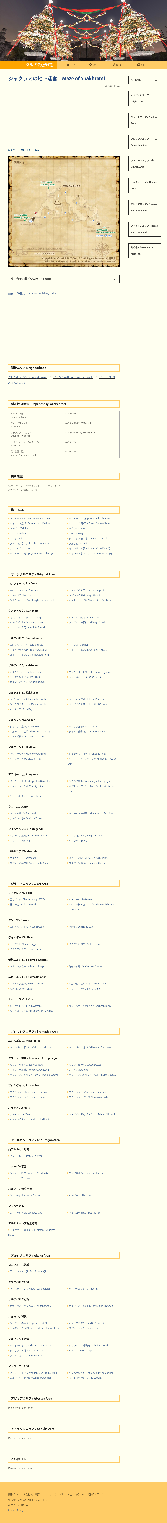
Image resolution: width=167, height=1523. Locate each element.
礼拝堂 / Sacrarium (78, 1070)
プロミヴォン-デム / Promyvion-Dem (88, 1092)
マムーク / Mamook (20, 1178)
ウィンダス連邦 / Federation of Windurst (30, 523)
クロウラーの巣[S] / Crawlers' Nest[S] (28, 1350)
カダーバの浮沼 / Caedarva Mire (26, 1213)
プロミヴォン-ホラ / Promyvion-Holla (29, 1092)
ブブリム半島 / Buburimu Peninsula (28, 699)
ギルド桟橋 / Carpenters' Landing (27, 736)
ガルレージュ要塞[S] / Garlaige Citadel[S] (30, 1378)
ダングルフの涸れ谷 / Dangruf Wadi (87, 622)
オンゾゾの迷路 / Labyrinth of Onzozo (88, 704)
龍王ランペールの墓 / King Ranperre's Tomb (32, 600)
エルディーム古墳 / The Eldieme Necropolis (32, 731)
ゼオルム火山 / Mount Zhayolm (25, 1195)
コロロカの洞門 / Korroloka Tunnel (27, 627)
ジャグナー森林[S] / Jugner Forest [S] (28, 1323)
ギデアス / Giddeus (78, 645)
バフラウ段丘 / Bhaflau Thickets (26, 1156)
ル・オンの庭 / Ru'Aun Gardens (26, 1006)
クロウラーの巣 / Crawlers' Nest (26, 759)
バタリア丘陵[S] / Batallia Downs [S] (86, 1323)
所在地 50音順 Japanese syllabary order (32, 293)
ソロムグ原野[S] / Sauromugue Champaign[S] (92, 1373)
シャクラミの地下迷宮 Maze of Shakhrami (56, 78)
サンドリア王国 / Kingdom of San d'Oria (30, 518)
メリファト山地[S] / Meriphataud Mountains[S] (33, 1373)
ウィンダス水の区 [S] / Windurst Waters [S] (90, 553)
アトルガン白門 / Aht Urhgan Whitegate (30, 543)
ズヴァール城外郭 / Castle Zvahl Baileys (88, 858)
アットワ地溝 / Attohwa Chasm (26, 796)
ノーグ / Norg (76, 533)
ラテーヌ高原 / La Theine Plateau (85, 677)
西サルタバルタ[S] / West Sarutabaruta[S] (30, 1306)
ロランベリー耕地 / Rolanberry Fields (87, 754)
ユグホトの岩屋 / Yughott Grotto (85, 595)
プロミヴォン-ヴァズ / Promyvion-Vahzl (89, 1097)
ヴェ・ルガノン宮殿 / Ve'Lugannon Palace (90, 1006)
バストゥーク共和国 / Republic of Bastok (89, 518)
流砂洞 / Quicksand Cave (81, 927)
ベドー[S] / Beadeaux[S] (80, 1350)
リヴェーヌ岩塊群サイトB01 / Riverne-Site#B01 (34, 1075)
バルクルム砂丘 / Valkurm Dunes (26, 672)
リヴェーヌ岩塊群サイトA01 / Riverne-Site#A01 (93, 1075)
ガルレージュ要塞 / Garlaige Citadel (28, 786)
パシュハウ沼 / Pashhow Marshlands (28, 754)
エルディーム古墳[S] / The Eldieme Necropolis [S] (34, 1328)
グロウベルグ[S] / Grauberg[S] (84, 1289)
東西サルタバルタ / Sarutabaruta (26, 645)
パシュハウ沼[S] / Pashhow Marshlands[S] (30, 1345)
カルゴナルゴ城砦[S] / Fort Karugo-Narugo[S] (91, 1306)
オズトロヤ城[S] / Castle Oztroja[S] (86, 1378)
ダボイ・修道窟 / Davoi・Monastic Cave (89, 731)
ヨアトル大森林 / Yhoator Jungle (26, 984)
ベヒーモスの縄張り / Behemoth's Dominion (91, 813)
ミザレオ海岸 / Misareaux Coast (85, 1065)
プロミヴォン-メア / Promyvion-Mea (28, 1097)
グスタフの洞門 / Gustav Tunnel (26, 949)
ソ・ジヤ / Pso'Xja (78, 841)
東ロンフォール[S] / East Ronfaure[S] (28, 1271)
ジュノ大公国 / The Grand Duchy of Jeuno (90, 523)
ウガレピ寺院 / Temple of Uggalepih (87, 984)
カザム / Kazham (18, 533)
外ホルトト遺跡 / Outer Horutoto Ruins (29, 655)
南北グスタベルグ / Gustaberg (25, 617)
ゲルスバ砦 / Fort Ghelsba (23, 595)
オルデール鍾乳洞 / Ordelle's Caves (27, 682)
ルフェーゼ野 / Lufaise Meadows (26, 1065)
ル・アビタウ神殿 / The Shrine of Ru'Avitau (31, 1011)
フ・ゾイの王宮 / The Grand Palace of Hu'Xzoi (92, 1114)
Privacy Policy (15, 1510)
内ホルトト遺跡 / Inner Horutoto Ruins (88, 650)
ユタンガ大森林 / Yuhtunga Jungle (27, 966)
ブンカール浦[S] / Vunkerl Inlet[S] (26, 1356)
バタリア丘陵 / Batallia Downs (84, 726)
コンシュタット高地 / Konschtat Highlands (90, 672)
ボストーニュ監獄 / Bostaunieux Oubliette (90, 600)
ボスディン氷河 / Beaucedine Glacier (28, 836)
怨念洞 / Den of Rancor (21, 989)
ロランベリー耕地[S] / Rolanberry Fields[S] (90, 1345)
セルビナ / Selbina (19, 528)
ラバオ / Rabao (17, 538)
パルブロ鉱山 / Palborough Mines (27, 622)
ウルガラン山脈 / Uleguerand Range (87, 863)
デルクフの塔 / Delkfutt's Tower (26, 818)
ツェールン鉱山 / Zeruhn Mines (85, 617)
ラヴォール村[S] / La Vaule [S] (83, 1328)
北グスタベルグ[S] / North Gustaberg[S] (30, 1289)
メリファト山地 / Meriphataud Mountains (31, 781)
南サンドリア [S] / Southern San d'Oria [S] (89, 548)
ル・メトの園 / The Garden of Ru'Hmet (29, 1119)
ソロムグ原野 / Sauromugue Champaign (89, 781)
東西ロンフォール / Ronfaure (24, 590)
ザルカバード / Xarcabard (23, 858)
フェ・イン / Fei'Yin (20, 841)
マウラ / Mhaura (77, 528)
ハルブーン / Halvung (80, 1195)
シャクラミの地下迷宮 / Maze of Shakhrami (31, 704)
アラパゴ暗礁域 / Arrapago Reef (85, 1213)
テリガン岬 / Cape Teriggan (24, 944)
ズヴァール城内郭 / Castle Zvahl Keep (29, 863)
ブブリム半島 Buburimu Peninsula (73, 377)
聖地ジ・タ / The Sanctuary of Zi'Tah (28, 899)
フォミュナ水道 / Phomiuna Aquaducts (29, 1070)
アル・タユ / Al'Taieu (20, 1114)
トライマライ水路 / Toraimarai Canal (28, 650)
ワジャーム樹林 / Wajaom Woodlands (29, 1173)
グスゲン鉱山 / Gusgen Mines (25, 677)
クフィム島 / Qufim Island (23, 813)
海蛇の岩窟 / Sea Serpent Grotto (85, 966)
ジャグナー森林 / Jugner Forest (25, 726)
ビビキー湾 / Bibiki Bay (21, 709)
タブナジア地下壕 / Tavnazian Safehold (88, 538)
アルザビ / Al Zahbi (78, 543)
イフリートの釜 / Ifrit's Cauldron (85, 989)
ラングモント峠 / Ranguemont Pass (87, 836)
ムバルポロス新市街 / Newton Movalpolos (90, 1047)
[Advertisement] (64, 117)
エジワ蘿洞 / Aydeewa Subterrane (86, 1173)
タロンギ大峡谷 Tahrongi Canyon (27, 377)
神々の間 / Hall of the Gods (23, 904)
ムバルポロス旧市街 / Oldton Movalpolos (30, 1047)
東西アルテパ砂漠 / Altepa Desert (27, 927)
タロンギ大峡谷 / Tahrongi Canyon (86, 699)
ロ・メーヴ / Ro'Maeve (80, 899)
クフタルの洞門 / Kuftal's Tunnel (85, 944)
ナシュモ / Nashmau (20, 548)
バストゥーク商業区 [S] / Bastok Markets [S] (31, 553)
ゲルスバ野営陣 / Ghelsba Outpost (86, 590)
